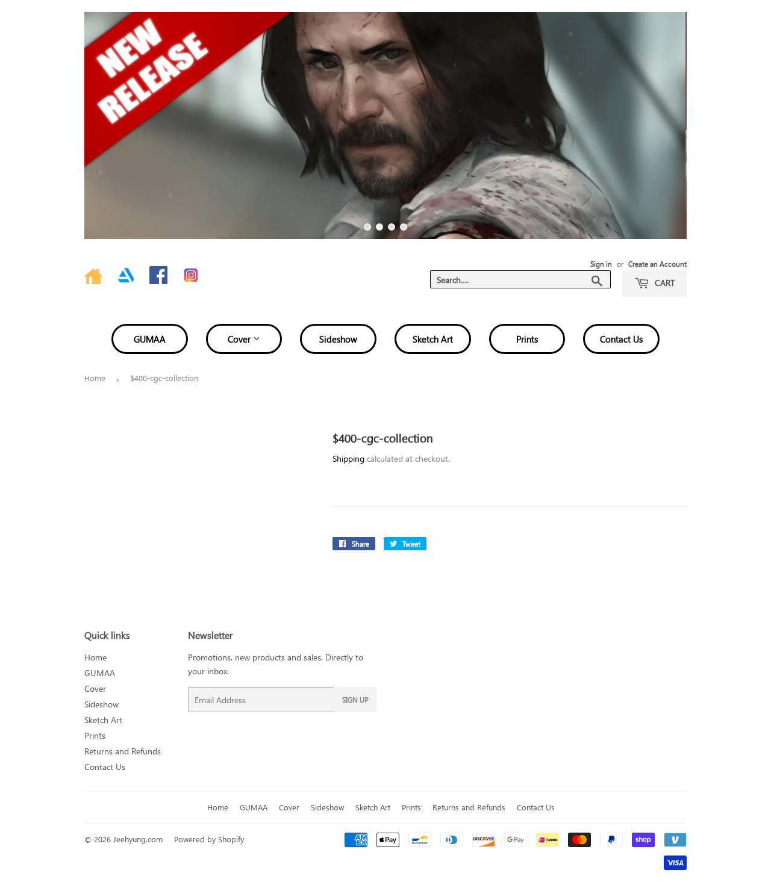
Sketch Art (433, 339)
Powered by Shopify (209, 839)
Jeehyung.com (138, 839)
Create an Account (657, 264)
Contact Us (621, 339)
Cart (663, 282)
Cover (240, 339)
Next (661, 125)
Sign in (601, 264)
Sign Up (355, 699)
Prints (527, 339)
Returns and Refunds (122, 751)
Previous (109, 125)
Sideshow (338, 339)
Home (94, 378)
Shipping (348, 458)
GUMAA (150, 339)
